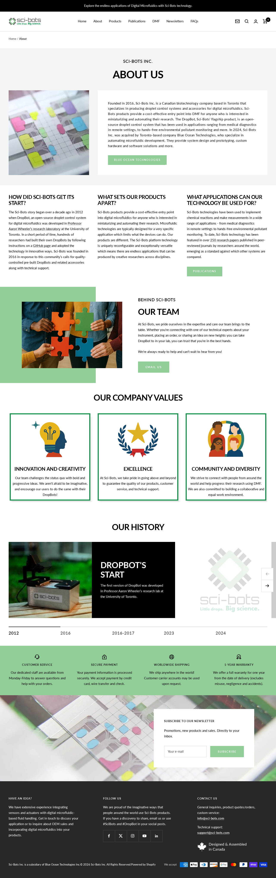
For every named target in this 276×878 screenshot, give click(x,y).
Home (82, 21)
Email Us (154, 367)
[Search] (247, 21)
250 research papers (224, 240)
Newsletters (175, 21)
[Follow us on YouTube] (145, 836)
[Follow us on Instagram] (133, 836)
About (97, 21)
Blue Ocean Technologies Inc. (62, 864)
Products (115, 21)
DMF (156, 21)
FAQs (194, 21)
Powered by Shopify (143, 864)
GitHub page (42, 246)
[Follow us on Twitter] (121, 836)
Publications (137, 21)
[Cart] (265, 21)
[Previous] (267, 574)
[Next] (267, 586)
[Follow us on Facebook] (109, 836)
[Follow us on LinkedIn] (156, 836)
